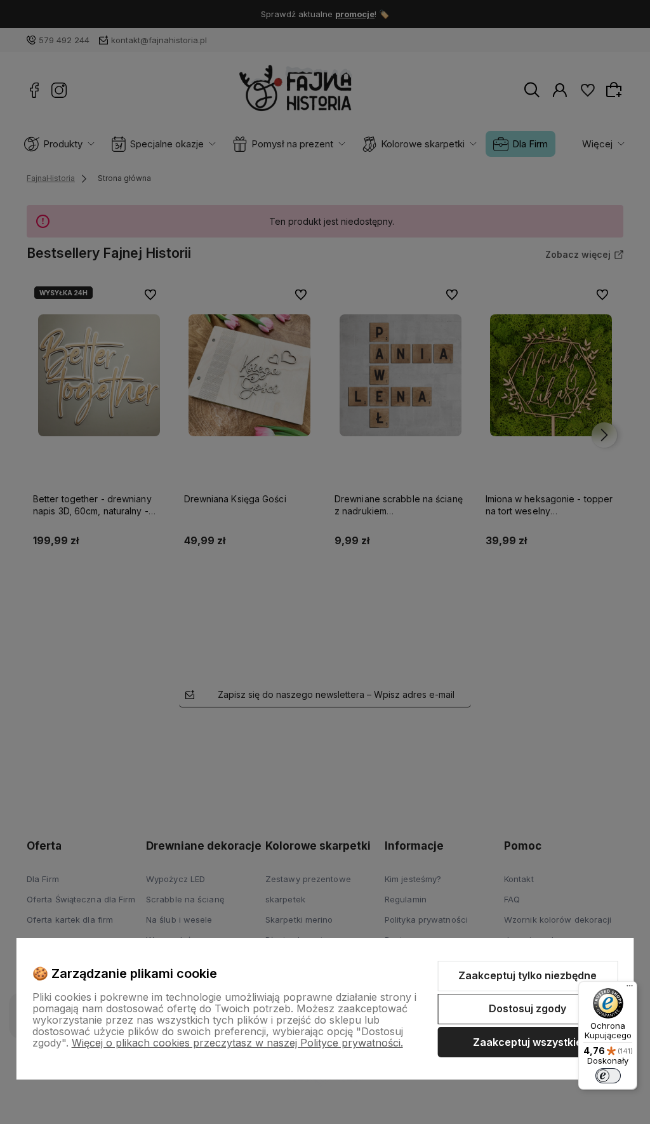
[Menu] (629, 988)
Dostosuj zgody (527, 1008)
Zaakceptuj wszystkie (527, 1042)
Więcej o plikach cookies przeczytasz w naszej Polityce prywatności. (237, 1042)
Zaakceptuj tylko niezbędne (527, 975)
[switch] (608, 1075)
